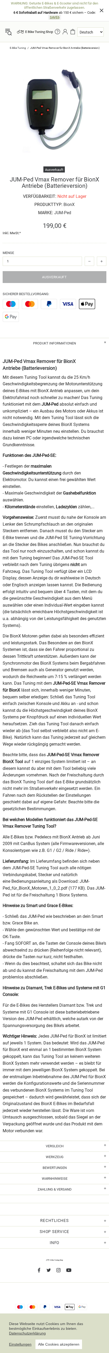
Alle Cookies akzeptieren (58, 1344)
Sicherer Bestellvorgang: (26, 294)
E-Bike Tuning (18, 47)
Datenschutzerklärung (27, 1333)
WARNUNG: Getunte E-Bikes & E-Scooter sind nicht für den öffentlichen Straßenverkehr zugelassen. (54, 5)
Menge (8, 253)
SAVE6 (55, 17)
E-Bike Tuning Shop (35, 32)
